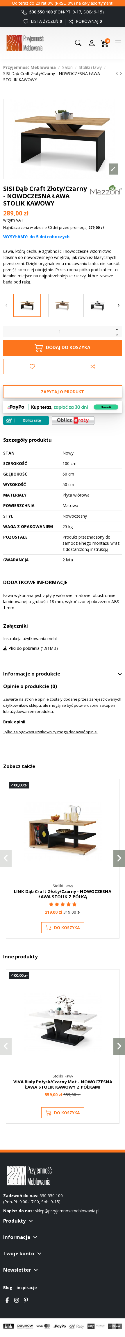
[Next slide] (118, 305)
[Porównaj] (112, 801)
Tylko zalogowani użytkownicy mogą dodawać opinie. (50, 731)
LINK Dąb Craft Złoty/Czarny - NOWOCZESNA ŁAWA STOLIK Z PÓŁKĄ (62, 893)
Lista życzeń (46, 21)
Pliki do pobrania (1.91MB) (32, 648)
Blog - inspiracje (20, 1287)
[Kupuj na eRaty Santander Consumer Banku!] (73, 420)
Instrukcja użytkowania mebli (30, 638)
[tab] (62, 674)
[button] (6, 858)
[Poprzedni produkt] (117, 73)
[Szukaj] (78, 43)
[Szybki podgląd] (112, 812)
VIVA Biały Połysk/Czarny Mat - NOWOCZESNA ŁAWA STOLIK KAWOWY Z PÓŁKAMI (62, 1084)
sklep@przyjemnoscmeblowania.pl (67, 1211)
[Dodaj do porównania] (93, 366)
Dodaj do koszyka (68, 347)
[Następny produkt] (120, 73)
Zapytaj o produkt (62, 391)
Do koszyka (67, 927)
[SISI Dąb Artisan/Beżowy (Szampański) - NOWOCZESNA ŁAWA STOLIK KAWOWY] (62, 305)
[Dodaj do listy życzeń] (32, 366)
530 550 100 (40, 12)
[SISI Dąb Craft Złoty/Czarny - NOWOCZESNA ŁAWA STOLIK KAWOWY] (27, 305)
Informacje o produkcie (31, 674)
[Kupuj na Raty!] (26, 420)
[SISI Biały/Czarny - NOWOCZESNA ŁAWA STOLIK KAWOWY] (97, 305)
